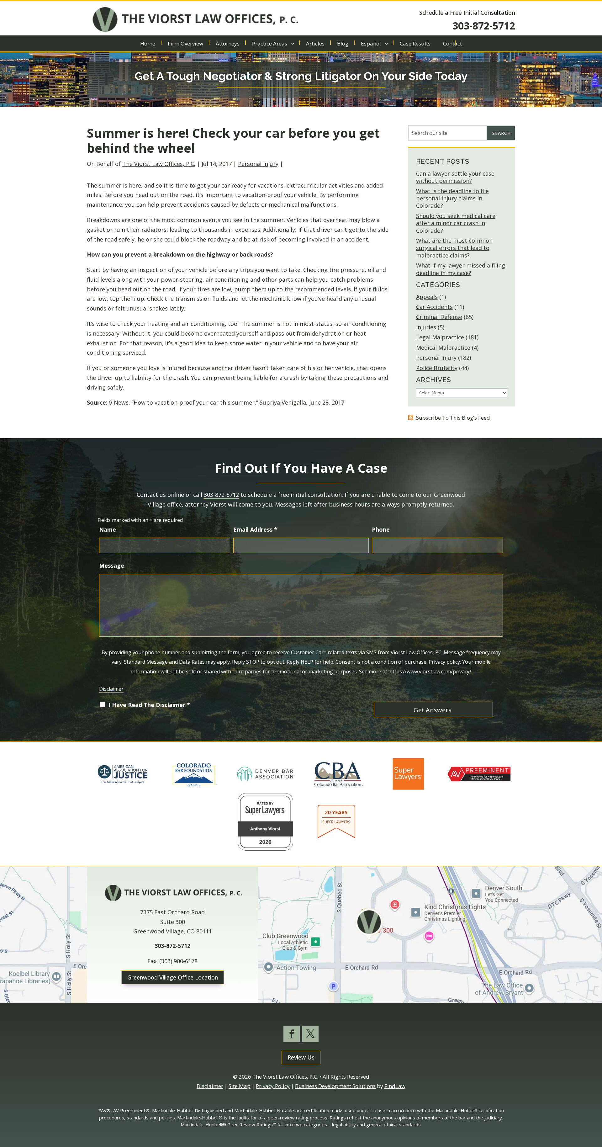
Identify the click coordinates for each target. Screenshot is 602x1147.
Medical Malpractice (443, 347)
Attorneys (228, 44)
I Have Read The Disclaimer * (149, 705)
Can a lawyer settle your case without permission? (455, 177)
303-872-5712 (483, 25)
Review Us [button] (301, 1057)
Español (371, 44)
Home (147, 44)
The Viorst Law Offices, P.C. (158, 163)
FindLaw (394, 1086)
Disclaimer (111, 688)
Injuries (426, 327)
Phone (381, 529)
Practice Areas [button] (269, 44)
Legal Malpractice (440, 337)
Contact (452, 44)
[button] (595, 1101)
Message (111, 565)
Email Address (255, 529)
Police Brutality (436, 368)
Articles (315, 44)
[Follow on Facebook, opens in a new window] (291, 1034)
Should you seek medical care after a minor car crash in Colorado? (455, 223)
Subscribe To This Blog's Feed (453, 417)
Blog (342, 44)
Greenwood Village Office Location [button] (172, 977)
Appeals (427, 296)
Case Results (415, 44)
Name (107, 529)
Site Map (240, 1086)
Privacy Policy (273, 1086)
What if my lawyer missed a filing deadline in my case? (460, 269)
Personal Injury (258, 163)
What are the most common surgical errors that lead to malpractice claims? (454, 248)
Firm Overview (185, 44)
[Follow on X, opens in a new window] (310, 1034)
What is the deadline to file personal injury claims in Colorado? (452, 198)
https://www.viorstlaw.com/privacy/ (430, 671)
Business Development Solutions (335, 1086)
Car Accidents (434, 307)
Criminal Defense (439, 317)
